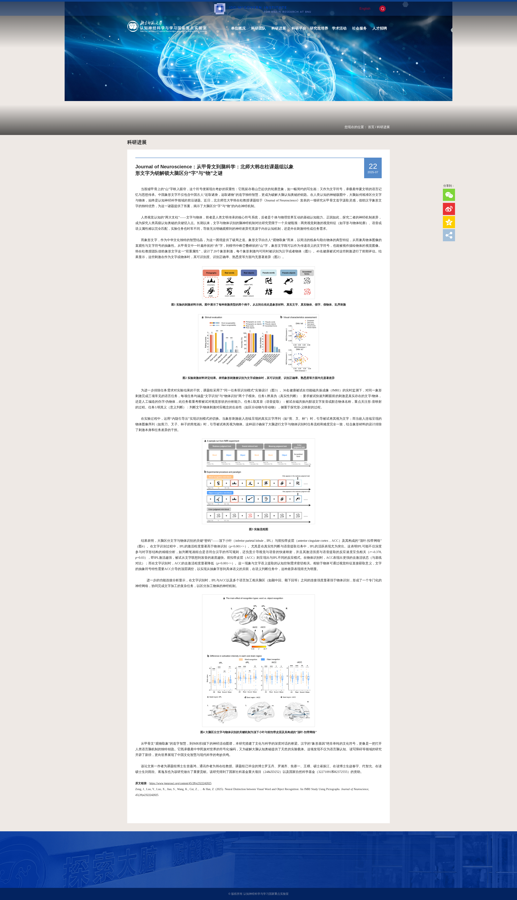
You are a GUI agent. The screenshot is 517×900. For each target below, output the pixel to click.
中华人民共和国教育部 (144, 872)
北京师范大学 (138, 860)
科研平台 (299, 28)
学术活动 (339, 28)
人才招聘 (379, 28)
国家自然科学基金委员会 (145, 877)
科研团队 (258, 28)
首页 (371, 127)
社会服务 (359, 28)
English (364, 8)
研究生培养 (319, 28)
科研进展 (278, 28)
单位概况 (238, 28)
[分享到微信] (449, 195)
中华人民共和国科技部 (144, 866)
